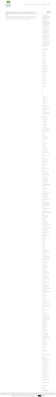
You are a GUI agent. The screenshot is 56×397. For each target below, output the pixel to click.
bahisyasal (44, 144)
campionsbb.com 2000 (45, 174)
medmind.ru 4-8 (44, 271)
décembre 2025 (44, 66)
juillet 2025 (44, 74)
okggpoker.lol (44, 289)
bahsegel (43, 146)
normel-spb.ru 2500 (45, 285)
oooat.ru (43, 294)
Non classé (44, 283)
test (43, 352)
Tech (43, 348)
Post (43, 308)
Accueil (24, 4)
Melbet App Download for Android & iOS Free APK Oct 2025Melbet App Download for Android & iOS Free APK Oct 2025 (22, 13)
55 (42, 94)
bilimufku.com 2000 (45, 168)
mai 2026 (43, 58)
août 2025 (44, 72)
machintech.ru (44, 265)
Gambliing (44, 218)
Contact (49, 4)
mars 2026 (44, 61)
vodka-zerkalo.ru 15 (45, 371)
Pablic (43, 297)
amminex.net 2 (44, 116)
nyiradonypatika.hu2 (45, 286)
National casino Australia (46, 278)
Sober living (44, 342)
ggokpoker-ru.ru (44, 230)
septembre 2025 (45, 71)
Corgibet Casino (44, 182)
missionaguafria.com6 (45, 272)
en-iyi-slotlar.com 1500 (46, 202)
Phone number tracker (45, 301)
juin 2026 (43, 57)
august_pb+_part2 (45, 138)
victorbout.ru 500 (45, 367)
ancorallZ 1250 (44, 118)
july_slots (43, 245)
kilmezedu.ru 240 (45, 250)
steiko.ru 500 (44, 345)
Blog (43, 170)
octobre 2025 (44, 69)
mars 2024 (44, 83)
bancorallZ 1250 (44, 149)
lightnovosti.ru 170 (45, 262)
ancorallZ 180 (44, 121)
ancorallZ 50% (44, 124)
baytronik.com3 (44, 150)
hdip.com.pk (44, 233)
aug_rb (43, 141)
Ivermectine (44, 239)
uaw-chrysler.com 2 (45, 363)
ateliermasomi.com (45, 136)
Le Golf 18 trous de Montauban (42, 4)
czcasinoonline (44, 188)
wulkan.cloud (44, 372)
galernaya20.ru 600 (45, 216)
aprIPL (43, 132)
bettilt (43, 165)
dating (43, 190)
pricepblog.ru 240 (45, 309)
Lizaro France (44, 263)
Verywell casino (44, 364)
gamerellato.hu (44, 226)
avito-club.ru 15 (44, 143)
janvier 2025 (44, 80)
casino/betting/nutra (45, 178)
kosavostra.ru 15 (45, 254)
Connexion (44, 389)
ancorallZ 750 (44, 125)
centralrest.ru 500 (45, 181)
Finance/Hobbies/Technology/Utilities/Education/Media (46, 212)
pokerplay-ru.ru (44, 306)
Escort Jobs (44, 206)
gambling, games (45, 221)
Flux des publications (45, 390)
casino (43, 176)
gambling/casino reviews (46, 224)
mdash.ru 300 (44, 269)
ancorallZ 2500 (44, 122)
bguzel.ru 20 (44, 167)
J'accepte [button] (39, 395)
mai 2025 (43, 77)
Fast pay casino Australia (46, 208)
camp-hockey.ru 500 (45, 173)
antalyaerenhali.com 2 (45, 130)
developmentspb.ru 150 (46, 193)
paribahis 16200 (44, 298)
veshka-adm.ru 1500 (45, 366)
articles (43, 135)
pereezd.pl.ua (44, 300)
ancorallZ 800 (44, 127)
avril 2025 (44, 79)
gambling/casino (45, 223)
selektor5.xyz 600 (45, 334)
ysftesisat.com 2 (44, 385)
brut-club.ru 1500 (45, 171)
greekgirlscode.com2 (45, 232)
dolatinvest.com (44, 196)
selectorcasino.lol (45, 333)
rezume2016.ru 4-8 (45, 324)
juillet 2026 (44, 55)
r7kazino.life (44, 312)
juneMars (43, 247)
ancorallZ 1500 (44, 119)
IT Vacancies (44, 238)
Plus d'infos (43, 395)
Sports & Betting (45, 343)
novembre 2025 (44, 68)
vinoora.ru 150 (44, 369)
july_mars (43, 242)
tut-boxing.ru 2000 (45, 361)
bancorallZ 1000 (44, 147)
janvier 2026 (44, 65)
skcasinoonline (44, 340)
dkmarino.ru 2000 (45, 194)
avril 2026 (44, 60)
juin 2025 (43, 76)
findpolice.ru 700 (45, 215)
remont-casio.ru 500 (45, 314)
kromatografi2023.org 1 (46, 258)
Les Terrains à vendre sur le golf (31, 4)
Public (43, 311)
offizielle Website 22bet (46, 288)
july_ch (43, 241)
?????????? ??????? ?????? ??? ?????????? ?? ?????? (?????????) (46, 109)
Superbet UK (44, 347)
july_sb (43, 244)
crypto (43, 187)
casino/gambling (45, 179)
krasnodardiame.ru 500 (46, 256)
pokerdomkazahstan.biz (46, 305)
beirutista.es (44, 158)
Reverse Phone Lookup (46, 317)
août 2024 (44, 82)
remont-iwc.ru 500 (45, 316)
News (43, 280)
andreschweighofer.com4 (46, 129)
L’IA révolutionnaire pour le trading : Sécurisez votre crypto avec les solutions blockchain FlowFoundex (46, 31)
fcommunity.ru (44, 209)
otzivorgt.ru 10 (44, 295)
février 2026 (44, 63)
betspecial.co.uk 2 (45, 163)
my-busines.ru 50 (45, 277)
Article (43, 133)
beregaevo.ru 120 (45, 159)
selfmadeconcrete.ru (45, 336)
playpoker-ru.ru (44, 303)
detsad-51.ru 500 (45, 191)
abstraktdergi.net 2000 (46, 112)
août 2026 (44, 54)
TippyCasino (44, 357)
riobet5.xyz (44, 329)
